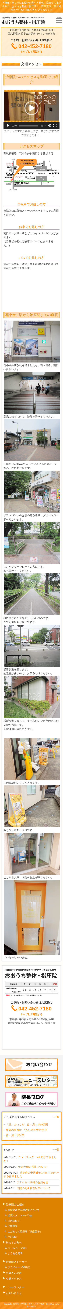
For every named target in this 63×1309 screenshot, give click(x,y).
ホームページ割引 (17, 1248)
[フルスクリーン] (55, 125)
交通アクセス (14, 1278)
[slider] (28, 125)
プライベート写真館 (19, 1267)
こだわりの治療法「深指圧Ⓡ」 (25, 1231)
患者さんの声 (14, 1272)
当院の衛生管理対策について (24, 1210)
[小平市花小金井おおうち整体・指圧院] (24, 23)
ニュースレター (15, 1287)
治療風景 (13, 1226)
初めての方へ (14, 1242)
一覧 (56, 1116)
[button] (31, 108)
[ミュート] (49, 125)
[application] (31, 108)
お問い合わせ (14, 1293)
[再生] (8, 125)
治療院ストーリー (16, 1261)
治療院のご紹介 (15, 1204)
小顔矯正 (13, 1236)
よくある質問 (15, 1253)
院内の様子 (14, 1220)
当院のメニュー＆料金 (20, 1215)
